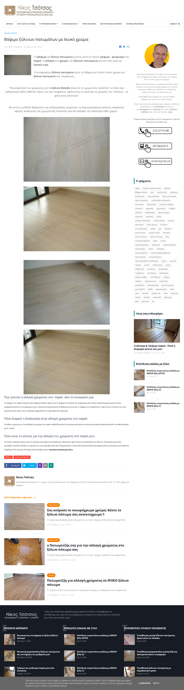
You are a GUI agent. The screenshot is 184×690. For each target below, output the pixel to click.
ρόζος (164, 261)
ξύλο (167, 237)
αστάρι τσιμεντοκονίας (152, 188)
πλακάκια (160, 249)
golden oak (156, 293)
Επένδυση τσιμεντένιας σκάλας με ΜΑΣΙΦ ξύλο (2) (163, 388)
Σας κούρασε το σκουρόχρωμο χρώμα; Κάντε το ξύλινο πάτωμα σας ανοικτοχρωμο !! (84, 512)
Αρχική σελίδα (10, 33)
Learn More (144, 683)
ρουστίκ (173, 261)
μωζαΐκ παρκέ (154, 233)
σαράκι (138, 265)
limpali (137, 297)
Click (40, 465)
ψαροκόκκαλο (161, 289)
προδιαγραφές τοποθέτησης (146, 261)
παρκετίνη (156, 245)
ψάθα (150, 289)
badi (172, 289)
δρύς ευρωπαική (169, 196)
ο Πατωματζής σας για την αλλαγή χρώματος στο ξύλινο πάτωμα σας (85, 547)
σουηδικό (151, 269)
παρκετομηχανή (169, 245)
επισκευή (139, 208)
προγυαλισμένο (155, 257)
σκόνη (168, 265)
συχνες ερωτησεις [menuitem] (135, 23)
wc (153, 301)
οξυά (155, 241)
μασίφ (152, 229)
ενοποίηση (139, 204)
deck (137, 293)
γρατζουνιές (162, 192)
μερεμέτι (168, 229)
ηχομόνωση (161, 208)
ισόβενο (172, 208)
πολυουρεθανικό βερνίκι (160, 253)
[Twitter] (124, 47)
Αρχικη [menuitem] (9, 23)
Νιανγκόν (166, 233)
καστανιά (149, 216)
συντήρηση (151, 273)
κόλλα (159, 216)
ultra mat (145, 301)
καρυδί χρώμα (163, 212)
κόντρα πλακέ (159, 220)
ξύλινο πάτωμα (156, 237)
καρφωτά (139, 216)
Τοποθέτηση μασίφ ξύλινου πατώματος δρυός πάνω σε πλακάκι (156, 636)
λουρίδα (163, 224)
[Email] (128, 47)
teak (136, 301)
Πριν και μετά (140, 257)
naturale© (54, 505)
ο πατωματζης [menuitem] (69, 23)
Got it (156, 683)
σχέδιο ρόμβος (141, 277)
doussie (145, 293)
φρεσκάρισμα (153, 285)
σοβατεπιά (139, 269)
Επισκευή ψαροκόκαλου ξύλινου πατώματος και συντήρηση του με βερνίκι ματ (38, 653)
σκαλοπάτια (157, 265)
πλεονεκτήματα (141, 253)
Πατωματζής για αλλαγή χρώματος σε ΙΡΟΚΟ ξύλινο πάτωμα (88, 582)
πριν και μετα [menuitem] (89, 23)
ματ (160, 229)
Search (173, 23)
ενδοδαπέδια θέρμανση (160, 200)
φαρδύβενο (139, 285)
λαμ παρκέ (139, 224)
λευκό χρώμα (152, 224)
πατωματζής (140, 249)
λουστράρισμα (141, 229)
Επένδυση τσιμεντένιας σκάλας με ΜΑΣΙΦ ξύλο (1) (163, 404)
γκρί (152, 192)
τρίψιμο (138, 281)
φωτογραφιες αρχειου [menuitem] (111, 23)
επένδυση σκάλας (166, 204)
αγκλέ (137, 188)
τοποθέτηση (155, 277)
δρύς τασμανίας (141, 200)
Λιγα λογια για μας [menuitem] (26, 23)
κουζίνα (171, 220)
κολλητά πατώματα (142, 220)
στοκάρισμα (163, 269)
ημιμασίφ (149, 208)
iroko (52, 575)
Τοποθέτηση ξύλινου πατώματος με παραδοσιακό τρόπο (154, 669)
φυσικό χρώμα (167, 285)
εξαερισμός (151, 204)
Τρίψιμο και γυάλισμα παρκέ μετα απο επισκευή (35, 669)
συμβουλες (139, 273)
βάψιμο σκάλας (141, 192)
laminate (174, 293)
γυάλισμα (174, 192)
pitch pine (168, 297)
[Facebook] (120, 47)
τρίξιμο (166, 277)
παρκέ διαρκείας (141, 245)
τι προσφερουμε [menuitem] (47, 23)
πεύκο (150, 249)
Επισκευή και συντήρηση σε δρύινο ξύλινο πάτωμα (37, 636)
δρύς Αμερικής (153, 196)
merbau (147, 297)
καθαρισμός (150, 212)
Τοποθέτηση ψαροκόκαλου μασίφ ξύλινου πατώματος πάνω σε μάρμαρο (157, 653)
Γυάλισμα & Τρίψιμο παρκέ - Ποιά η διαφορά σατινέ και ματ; (154, 347)
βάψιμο (21, 33)
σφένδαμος (163, 273)
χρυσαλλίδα (140, 289)
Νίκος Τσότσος (25, 477)
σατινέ (146, 265)
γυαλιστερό (139, 196)
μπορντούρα (140, 233)
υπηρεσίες (163, 281)
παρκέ (163, 241)
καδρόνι (138, 212)
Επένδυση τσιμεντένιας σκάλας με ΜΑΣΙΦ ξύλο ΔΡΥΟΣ (163, 372)
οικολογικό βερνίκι (22, 457)
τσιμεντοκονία (150, 281)
